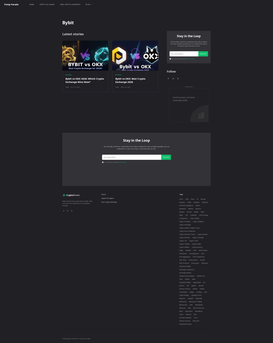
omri (67, 87)
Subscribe (203, 54)
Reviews (68, 74)
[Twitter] (178, 78)
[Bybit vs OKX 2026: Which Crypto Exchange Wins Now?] (85, 56)
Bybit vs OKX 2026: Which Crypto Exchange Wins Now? (84, 80)
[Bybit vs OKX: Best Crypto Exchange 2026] (135, 56)
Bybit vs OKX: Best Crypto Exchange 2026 (130, 80)
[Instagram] (173, 78)
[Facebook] (168, 78)
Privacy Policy (190, 59)
